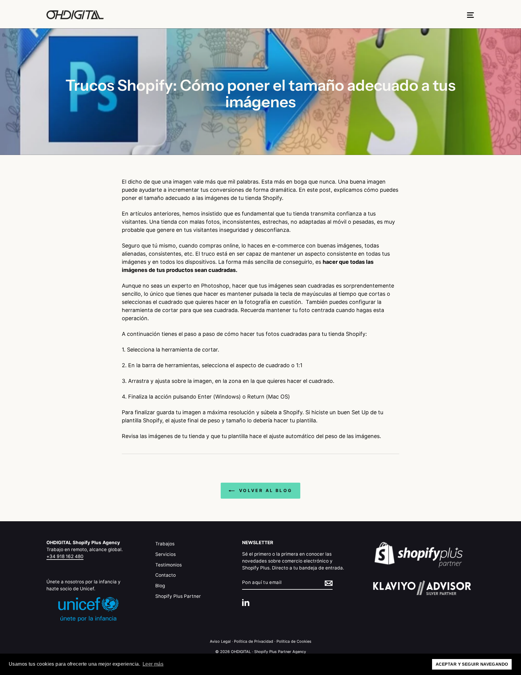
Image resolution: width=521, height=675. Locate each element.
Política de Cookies (293, 641)
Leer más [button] (153, 664)
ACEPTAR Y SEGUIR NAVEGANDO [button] (472, 664)
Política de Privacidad (253, 641)
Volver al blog (264, 490)
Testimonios (168, 565)
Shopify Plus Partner (178, 596)
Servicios (165, 554)
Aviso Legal (220, 641)
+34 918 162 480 (65, 556)
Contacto (165, 575)
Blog (160, 585)
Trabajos (165, 544)
